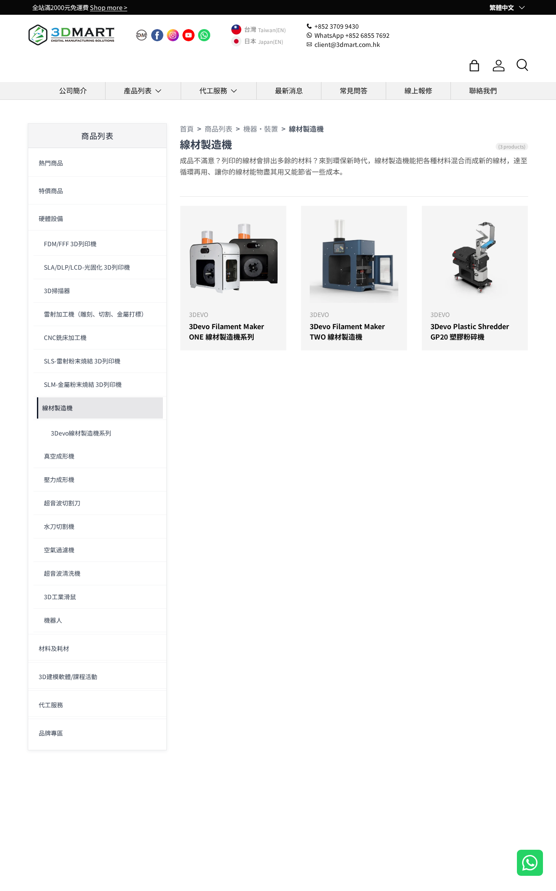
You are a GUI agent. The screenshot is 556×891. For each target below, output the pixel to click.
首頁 (187, 128)
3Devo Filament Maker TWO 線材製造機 (347, 331)
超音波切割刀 (62, 502)
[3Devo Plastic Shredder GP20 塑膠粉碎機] (474, 258)
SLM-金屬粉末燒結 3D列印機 (83, 384)
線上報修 (418, 90)
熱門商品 (51, 162)
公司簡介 (73, 90)
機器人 (53, 620)
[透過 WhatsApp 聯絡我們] (530, 864)
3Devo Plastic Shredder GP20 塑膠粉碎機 (469, 331)
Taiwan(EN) (272, 29)
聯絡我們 (483, 90)
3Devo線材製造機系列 (81, 433)
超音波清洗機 (62, 573)
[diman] (142, 35)
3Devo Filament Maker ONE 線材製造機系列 (226, 331)
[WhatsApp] (204, 35)
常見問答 (353, 90)
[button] (474, 65)
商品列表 (218, 128)
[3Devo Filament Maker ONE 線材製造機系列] (233, 258)
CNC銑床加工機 (65, 337)
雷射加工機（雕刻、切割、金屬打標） (95, 314)
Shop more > (108, 7)
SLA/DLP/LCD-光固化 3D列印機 (87, 267)
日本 (250, 41)
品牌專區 (51, 733)
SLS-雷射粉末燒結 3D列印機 (82, 360)
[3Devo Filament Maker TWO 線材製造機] (354, 258)
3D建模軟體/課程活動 (68, 676)
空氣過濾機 (59, 549)
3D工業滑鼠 (60, 596)
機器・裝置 (260, 128)
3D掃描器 (57, 290)
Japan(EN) (270, 41)
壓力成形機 (59, 479)
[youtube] (188, 35)
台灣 (250, 29)
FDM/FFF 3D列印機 (70, 243)
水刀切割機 (59, 526)
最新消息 (289, 90)
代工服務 (213, 90)
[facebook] (157, 35)
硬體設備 (51, 218)
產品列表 (138, 90)
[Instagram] (173, 35)
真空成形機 (59, 456)
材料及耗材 (54, 648)
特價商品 (51, 190)
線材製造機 (57, 407)
